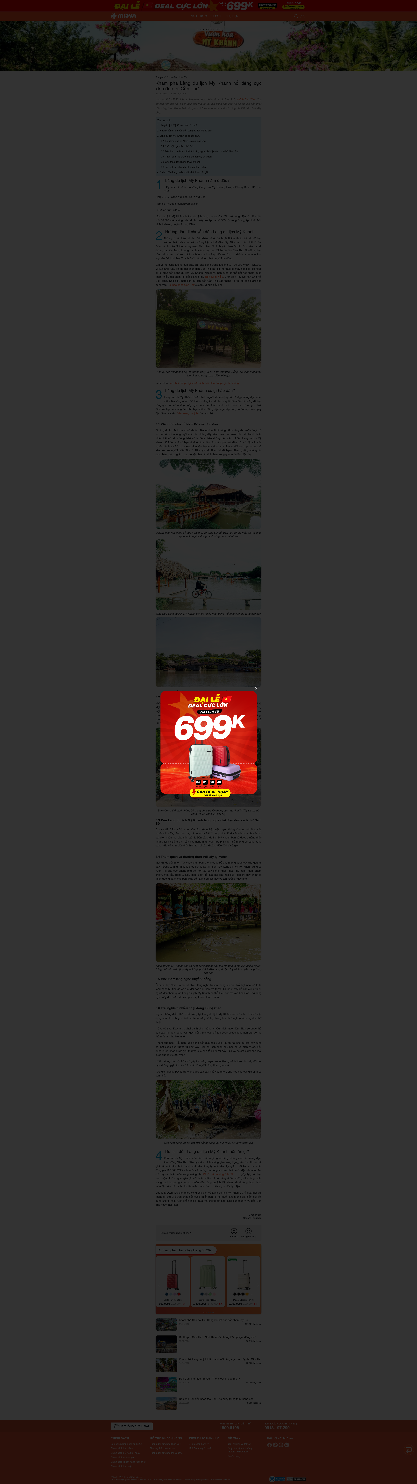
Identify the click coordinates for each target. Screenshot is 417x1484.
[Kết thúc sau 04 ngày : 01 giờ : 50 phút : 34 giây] (208, 795)
